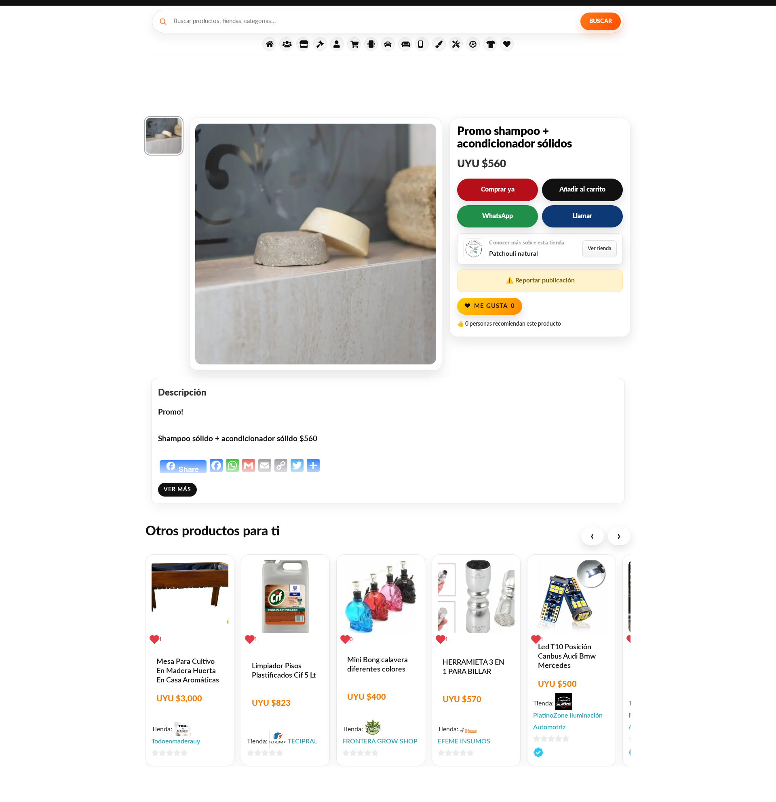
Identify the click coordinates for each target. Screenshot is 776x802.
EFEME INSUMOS (464, 741)
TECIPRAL (302, 741)
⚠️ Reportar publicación (540, 280)
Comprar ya (498, 189)
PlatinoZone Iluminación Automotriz (568, 721)
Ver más (177, 490)
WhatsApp (497, 216)
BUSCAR (600, 21)
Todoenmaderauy (176, 741)
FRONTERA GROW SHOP (380, 741)
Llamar (582, 216)
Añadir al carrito (582, 189)
